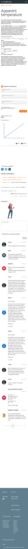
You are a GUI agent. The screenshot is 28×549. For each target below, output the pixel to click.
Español (15, 525)
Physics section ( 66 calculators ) (19, 182)
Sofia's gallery (6, 525)
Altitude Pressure (22, 177)
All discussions (6, 521)
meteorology (17, 187)
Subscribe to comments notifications (11, 234)
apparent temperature (6, 187)
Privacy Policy (14, 498)
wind (15, 190)
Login (4, 544)
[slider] (8, 109)
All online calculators (15, 509)
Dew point (5, 177)
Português (15, 529)
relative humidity (4, 190)
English (15, 523)
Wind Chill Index (15, 26)
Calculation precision (6, 107)
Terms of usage (14, 496)
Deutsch (15, 521)
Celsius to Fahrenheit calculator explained (12, 179)
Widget (24, 143)
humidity (13, 187)
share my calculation (8, 166)
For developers (6, 527)
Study (5, 5)
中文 (14, 533)
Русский (15, 531)
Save (18, 143)
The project (5, 496)
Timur (16, 196)
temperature (10, 190)
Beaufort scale (6, 182)
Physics (10, 5)
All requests (5, 523)
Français (15, 527)
